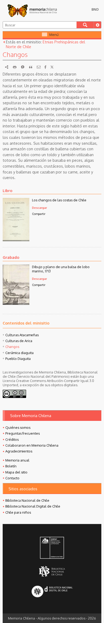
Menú (54, 34)
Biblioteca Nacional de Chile (27, 500)
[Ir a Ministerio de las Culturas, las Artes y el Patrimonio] (52, 548)
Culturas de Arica (18, 341)
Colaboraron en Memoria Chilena (31, 445)
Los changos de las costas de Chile (59, 200)
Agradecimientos (18, 451)
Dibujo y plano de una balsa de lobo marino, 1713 (61, 269)
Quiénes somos (17, 427)
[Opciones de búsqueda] (97, 25)
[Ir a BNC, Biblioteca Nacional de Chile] (52, 571)
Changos (12, 346)
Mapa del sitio (16, 472)
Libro (7, 190)
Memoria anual (17, 460)
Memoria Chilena (32, 10)
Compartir (38, 214)
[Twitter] (52, 67)
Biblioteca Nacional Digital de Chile (32, 506)
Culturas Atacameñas (22, 335)
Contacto (12, 478)
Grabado (11, 257)
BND (95, 9)
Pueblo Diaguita (18, 358)
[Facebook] (45, 67)
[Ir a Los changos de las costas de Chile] (16, 239)
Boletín (11, 466)
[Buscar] (85, 25)
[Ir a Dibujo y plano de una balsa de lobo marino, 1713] (16, 303)
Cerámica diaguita (19, 353)
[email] (38, 67)
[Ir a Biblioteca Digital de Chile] (52, 592)
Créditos (12, 439)
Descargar (39, 208)
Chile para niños (18, 512)
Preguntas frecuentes (22, 433)
